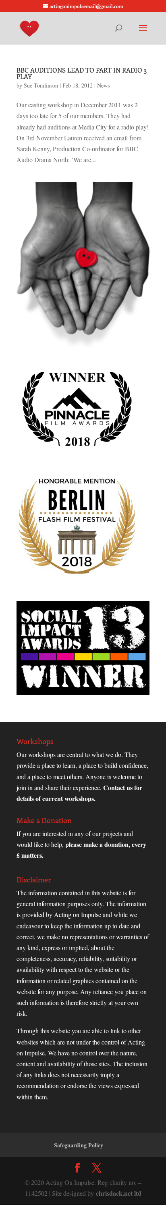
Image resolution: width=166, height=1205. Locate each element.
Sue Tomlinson (41, 85)
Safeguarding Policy (78, 1145)
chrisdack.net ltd (118, 1193)
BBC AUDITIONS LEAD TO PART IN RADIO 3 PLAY (82, 73)
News (103, 85)
